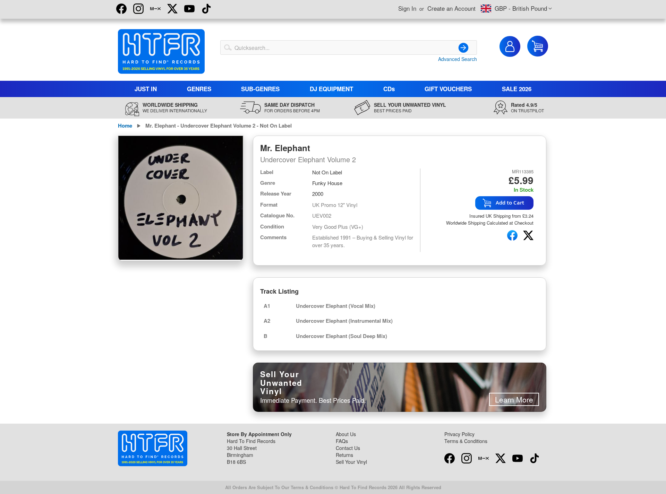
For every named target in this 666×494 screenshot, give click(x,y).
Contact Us (348, 447)
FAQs (342, 440)
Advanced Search (457, 58)
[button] (516, 8)
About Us (346, 434)
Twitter (172, 8)
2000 (317, 193)
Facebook (449, 458)
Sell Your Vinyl (351, 461)
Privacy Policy (459, 434)
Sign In (407, 8)
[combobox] (348, 47)
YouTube (189, 8)
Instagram (138, 8)
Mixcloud (155, 8)
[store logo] (161, 51)
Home (125, 125)
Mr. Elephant (285, 148)
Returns (344, 454)
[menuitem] (145, 89)
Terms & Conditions (465, 440)
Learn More (514, 399)
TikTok (206, 8)
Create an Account (451, 8)
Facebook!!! (121, 8)
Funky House (327, 183)
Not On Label (327, 172)
